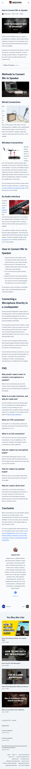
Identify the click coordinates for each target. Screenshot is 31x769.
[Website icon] (15, 592)
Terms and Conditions (11, 765)
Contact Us (11, 756)
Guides (21, 13)
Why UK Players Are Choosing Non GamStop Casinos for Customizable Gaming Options (14, 746)
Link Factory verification (7, 730)
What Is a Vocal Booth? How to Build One (13, 710)
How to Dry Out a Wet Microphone (11, 663)
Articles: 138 (15, 596)
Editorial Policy (25, 759)
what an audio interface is (14, 414)
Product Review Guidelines (9, 763)
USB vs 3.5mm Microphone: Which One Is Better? (15, 686)
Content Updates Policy (22, 756)
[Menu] (2, 2)
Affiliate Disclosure (24, 754)
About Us (14, 754)
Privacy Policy (25, 761)
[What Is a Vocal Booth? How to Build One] (15, 699)
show (17, 65)
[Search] (28, 2)
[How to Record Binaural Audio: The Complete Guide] (15, 628)
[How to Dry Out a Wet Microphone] (15, 653)
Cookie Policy (15, 759)
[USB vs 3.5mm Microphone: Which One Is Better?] (15, 676)
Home (8, 754)
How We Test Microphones (13, 761)
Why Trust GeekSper (24, 765)
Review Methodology (23, 763)
